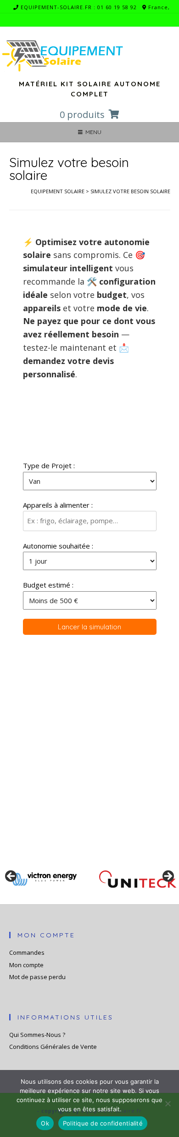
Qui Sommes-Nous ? (37, 1035)
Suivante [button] (167, 877)
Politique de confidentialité (103, 1123)
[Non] (167, 1103)
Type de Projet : (49, 465)
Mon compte (26, 965)
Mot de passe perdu (37, 977)
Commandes (27, 952)
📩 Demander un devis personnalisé (79, 777)
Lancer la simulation (89, 626)
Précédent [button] (11, 877)
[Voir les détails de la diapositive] (41, 879)
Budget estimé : (48, 584)
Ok (45, 1123)
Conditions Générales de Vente (53, 1046)
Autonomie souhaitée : (58, 545)
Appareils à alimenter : (58, 505)
